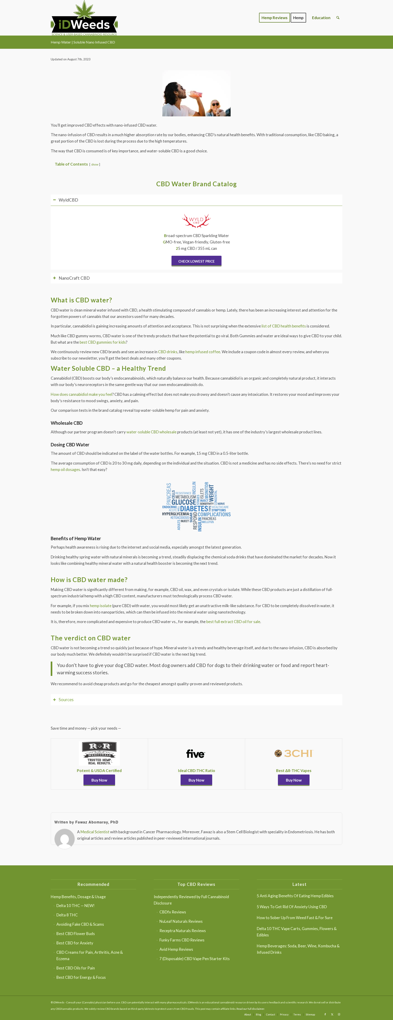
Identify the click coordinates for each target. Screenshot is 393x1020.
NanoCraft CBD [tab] (74, 278)
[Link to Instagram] (338, 1014)
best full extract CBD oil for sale (233, 621)
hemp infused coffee (202, 351)
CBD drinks (167, 351)
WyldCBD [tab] (68, 199)
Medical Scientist (95, 831)
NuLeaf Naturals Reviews (181, 921)
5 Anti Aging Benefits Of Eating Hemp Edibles (295, 895)
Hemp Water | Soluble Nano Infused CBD (83, 42)
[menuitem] (274, 18)
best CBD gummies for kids (103, 342)
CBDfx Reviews (172, 912)
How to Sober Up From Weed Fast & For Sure (295, 917)
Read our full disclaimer (250, 1008)
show (94, 164)
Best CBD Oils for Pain (75, 968)
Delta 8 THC (67, 915)
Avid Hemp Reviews (176, 949)
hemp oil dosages (65, 469)
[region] (196, 238)
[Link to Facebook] (325, 1014)
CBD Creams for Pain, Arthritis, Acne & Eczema (89, 955)
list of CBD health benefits (284, 326)
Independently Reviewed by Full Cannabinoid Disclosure (191, 899)
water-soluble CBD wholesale (151, 431)
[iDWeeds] (84, 18)
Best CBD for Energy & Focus (81, 977)
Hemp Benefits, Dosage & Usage (78, 896)
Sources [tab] (66, 699)
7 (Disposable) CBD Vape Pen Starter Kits (194, 958)
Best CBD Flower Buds (75, 933)
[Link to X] (332, 1014)
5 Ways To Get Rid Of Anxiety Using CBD (292, 906)
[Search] (337, 18)
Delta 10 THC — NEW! (75, 905)
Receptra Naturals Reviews (182, 930)
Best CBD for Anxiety (74, 943)
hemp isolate (100, 605)
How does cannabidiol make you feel (81, 394)
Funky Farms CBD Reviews (181, 940)
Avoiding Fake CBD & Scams (80, 924)
